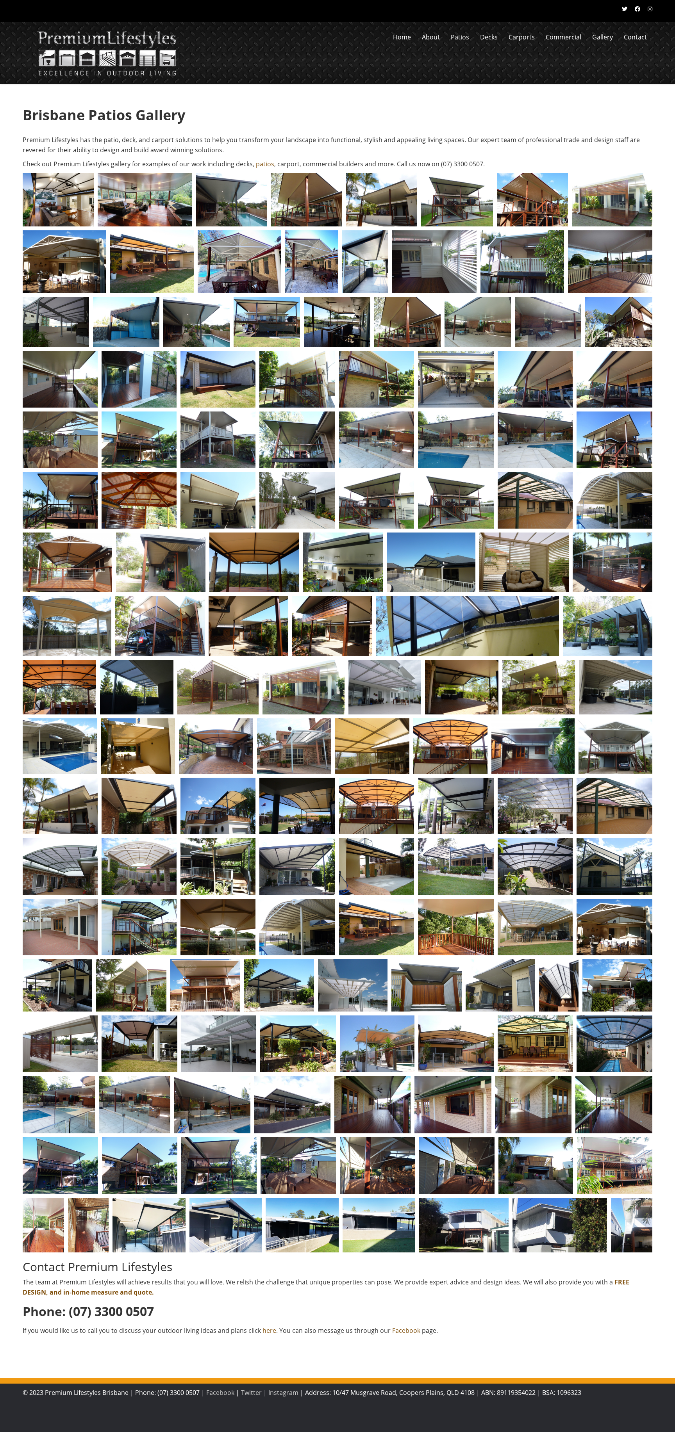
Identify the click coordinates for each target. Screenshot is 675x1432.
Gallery (602, 37)
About (431, 37)
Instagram (283, 1392)
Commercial (563, 37)
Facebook (406, 1330)
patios (265, 164)
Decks (489, 37)
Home (402, 37)
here (269, 1330)
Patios (460, 37)
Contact (635, 37)
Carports (522, 37)
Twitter (251, 1392)
